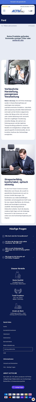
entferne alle (18, 40)
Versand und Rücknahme (10, 363)
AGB (4, 353)
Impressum (6, 334)
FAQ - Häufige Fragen (9, 367)
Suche (5, 326)
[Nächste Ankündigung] (33, 2)
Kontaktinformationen (9, 330)
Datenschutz (7, 337)
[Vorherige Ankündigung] (3, 2)
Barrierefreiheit (7, 341)
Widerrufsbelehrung (8, 345)
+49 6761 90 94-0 (24, 6)
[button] (4, 10)
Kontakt (32, 6)
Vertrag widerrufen (9, 349)
